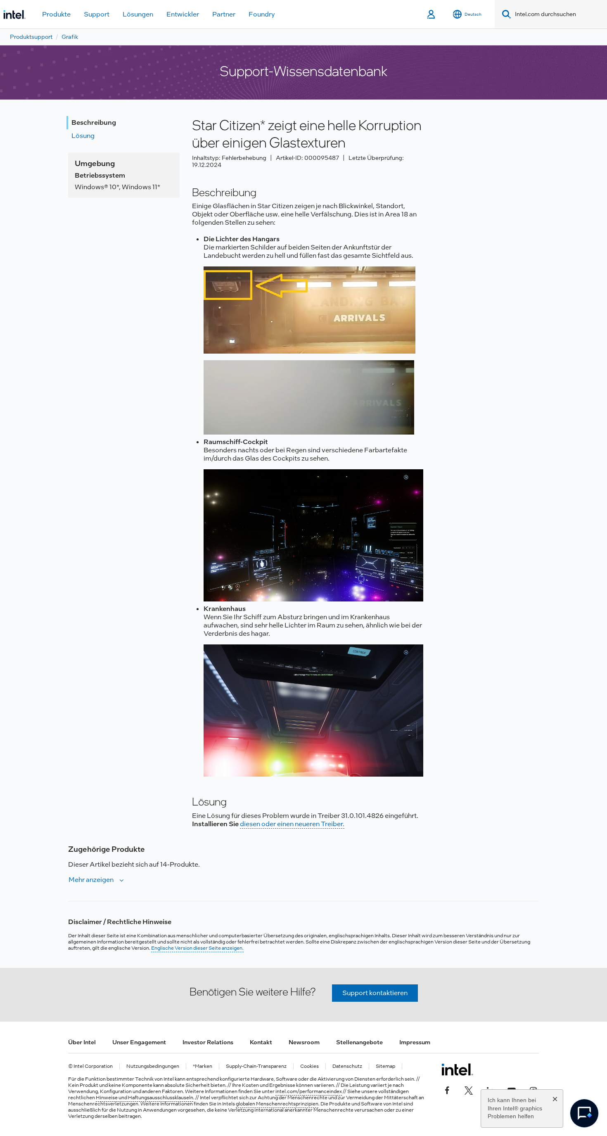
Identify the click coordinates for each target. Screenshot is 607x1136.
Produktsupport (31, 36)
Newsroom (304, 1042)
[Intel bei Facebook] (447, 1089)
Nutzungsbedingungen (152, 1066)
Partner (223, 14)
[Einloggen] (432, 14)
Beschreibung (93, 122)
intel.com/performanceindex (308, 1091)
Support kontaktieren (375, 993)
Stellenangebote (359, 1042)
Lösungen (138, 14)
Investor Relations (208, 1042)
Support (96, 14)
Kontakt (261, 1042)
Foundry (262, 14)
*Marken (202, 1066)
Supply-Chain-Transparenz (256, 1066)
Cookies (309, 1066)
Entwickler (182, 14)
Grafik (70, 36)
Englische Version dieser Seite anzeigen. (197, 948)
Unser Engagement (139, 1042)
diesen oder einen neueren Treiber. (292, 824)
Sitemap (385, 1066)
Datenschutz (347, 1066)
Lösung (83, 135)
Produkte (56, 14)
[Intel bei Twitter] (468, 1089)
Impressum (414, 1042)
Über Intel (82, 1042)
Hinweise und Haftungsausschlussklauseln (144, 1097)
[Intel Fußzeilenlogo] (457, 1069)
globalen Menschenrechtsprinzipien (277, 1103)
